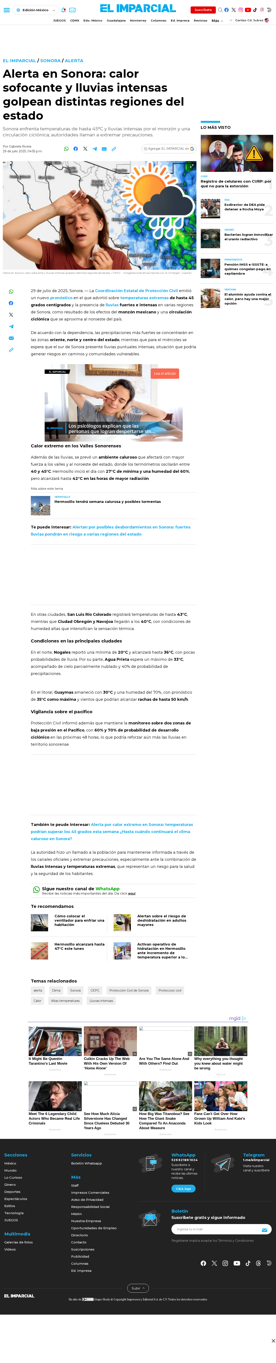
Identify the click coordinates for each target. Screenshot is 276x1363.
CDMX (74, 20)
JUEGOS (59, 20)
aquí (131, 893)
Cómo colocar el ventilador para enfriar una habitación (79, 920)
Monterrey (138, 20)
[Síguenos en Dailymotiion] (269, 1263)
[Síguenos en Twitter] (233, 9)
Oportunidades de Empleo (94, 1228)
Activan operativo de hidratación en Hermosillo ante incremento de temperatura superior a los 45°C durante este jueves (162, 953)
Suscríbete (203, 10)
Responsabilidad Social (90, 1207)
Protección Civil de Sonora (129, 990)
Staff (74, 1185)
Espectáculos (15, 1199)
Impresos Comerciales (90, 1193)
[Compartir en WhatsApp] (66, 149)
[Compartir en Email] (104, 149)
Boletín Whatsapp (86, 1163)
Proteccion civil (169, 990)
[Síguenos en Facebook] (226, 9)
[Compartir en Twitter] (85, 149)
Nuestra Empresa (86, 1221)
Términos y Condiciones (236, 1241)
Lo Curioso (13, 1177)
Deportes (12, 1192)
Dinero (10, 1185)
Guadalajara (116, 20)
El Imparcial (19, 60)
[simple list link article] (237, 155)
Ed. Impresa (180, 20)
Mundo (10, 1170)
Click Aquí (183, 1189)
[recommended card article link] (40, 505)
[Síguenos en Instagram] (240, 9)
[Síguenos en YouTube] (247, 9)
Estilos (9, 1206)
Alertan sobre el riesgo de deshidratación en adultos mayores (161, 920)
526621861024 (184, 1160)
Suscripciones (82, 1249)
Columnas (158, 20)
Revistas (200, 20)
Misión (76, 1214)
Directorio (79, 1235)
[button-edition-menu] (232, 20)
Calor (37, 1001)
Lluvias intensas (101, 1001)
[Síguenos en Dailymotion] (269, 9)
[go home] (19, 1295)
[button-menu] (6, 10)
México (10, 1163)
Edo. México (92, 20)
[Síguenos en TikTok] (255, 9)
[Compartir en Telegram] (95, 149)
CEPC (95, 990)
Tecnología (14, 1213)
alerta (74, 60)
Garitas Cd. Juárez (249, 20)
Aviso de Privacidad (87, 1200)
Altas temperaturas (65, 1001)
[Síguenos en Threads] (262, 9)
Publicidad (80, 1256)
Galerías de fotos (18, 1242)
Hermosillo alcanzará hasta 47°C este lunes (80, 946)
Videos (10, 1249)
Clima (56, 990)
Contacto (78, 1242)
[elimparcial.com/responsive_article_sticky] (273, 1340)
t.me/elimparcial (256, 1160)
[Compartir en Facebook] (76, 149)
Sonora (50, 60)
